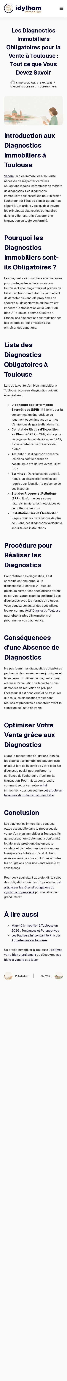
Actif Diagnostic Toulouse (42, 610)
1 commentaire (47, 86)
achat (43, 785)
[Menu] (61, 8)
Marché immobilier (22, 86)
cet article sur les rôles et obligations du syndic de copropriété (32, 887)
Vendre (9, 176)
